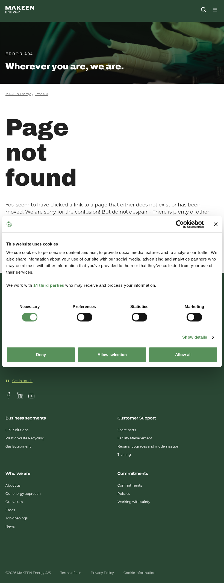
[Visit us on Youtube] (31, 395)
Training (124, 454)
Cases (10, 510)
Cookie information (139, 573)
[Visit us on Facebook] (8, 395)
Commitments (129, 485)
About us (12, 485)
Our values (14, 502)
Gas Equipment (18, 446)
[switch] (84, 317)
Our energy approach (23, 494)
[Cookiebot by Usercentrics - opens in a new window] (180, 224)
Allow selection (112, 354)
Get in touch (22, 381)
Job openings (16, 518)
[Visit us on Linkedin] (20, 395)
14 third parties (48, 285)
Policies (123, 494)
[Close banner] (216, 224)
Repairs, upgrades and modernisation (148, 446)
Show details (194, 337)
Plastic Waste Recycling (24, 438)
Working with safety (133, 502)
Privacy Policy (102, 573)
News (10, 526)
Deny (41, 354)
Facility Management (134, 438)
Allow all (183, 354)
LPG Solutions (16, 430)
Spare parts (126, 430)
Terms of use (70, 573)
